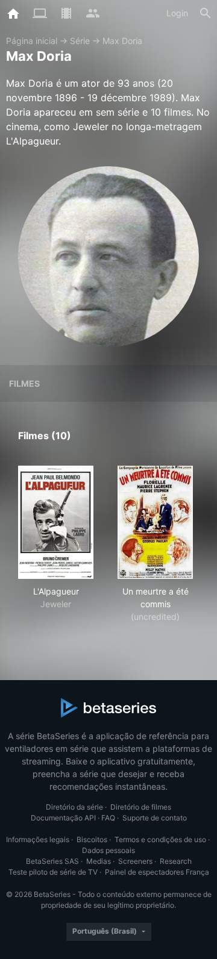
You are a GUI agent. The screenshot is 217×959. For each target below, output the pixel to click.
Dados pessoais (108, 850)
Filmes (24, 383)
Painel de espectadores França (157, 871)
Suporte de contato (154, 817)
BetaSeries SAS (52, 861)
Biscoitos (92, 839)
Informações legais (37, 839)
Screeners (135, 861)
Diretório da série (74, 806)
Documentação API (63, 817)
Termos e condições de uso (160, 839)
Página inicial (31, 41)
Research (176, 861)
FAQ (108, 817)
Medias (98, 861)
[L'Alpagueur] (55, 522)
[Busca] (205, 13)
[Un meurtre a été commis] (155, 522)
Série (80, 41)
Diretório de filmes (140, 806)
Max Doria (122, 41)
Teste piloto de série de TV (53, 871)
